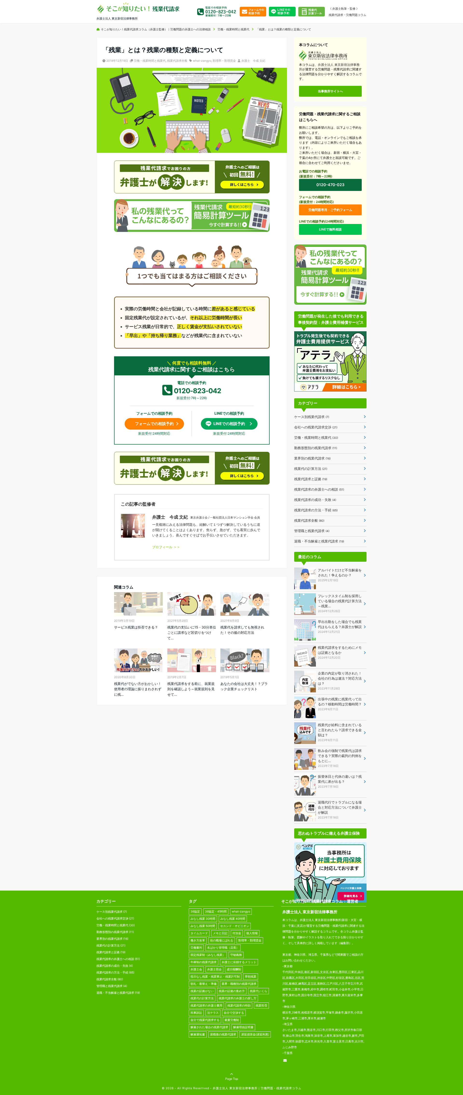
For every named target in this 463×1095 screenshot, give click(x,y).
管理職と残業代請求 (311, 531)
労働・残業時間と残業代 (150, 60)
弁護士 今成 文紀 (253, 60)
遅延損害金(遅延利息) (255, 1034)
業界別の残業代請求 (312, 458)
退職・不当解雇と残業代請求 (319, 541)
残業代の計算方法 (310, 468)
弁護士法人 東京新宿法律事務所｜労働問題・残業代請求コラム (256, 1088)
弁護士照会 (214, 969)
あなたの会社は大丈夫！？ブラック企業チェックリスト (244, 686)
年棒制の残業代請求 (204, 962)
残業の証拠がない (202, 991)
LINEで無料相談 (330, 229)
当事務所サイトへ (330, 91)
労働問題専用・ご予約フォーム (330, 210)
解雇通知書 (198, 1034)
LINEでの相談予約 (229, 423)
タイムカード (199, 933)
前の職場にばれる (221, 940)
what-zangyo (202, 60)
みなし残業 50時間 (203, 926)
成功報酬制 (234, 969)
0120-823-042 (197, 390)
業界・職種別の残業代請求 (239, 984)
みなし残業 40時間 (232, 918)
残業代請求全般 (177, 60)
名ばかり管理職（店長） (223, 947)
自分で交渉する (234, 1012)
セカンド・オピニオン (234, 926)
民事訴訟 (196, 1012)
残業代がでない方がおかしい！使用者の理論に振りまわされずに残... (137, 689)
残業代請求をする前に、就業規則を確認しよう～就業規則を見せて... (191, 689)
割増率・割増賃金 (224, 60)
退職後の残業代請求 (223, 1034)
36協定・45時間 (216, 911)
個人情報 (252, 933)
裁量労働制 (232, 1020)
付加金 (236, 933)
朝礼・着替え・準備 (204, 984)
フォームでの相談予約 (154, 423)
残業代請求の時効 (239, 1005)
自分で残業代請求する (205, 1020)
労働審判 (196, 947)
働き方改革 (198, 940)
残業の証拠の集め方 (232, 991)
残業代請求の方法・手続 (316, 510)
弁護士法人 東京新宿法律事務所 (309, 911)
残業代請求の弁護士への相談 (319, 489)
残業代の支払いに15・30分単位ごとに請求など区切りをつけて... (191, 632)
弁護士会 (196, 969)
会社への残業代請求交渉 (315, 427)
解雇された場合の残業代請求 (209, 1027)
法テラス (213, 1012)
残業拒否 (261, 1005)
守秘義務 (236, 955)
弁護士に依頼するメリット (239, 962)
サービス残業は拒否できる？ (136, 627)
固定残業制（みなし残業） (208, 955)
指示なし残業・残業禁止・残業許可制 (215, 976)
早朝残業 (250, 976)
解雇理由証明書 (243, 1027)
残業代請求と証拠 (310, 479)
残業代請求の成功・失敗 (315, 500)
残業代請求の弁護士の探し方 (237, 998)
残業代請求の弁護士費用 (206, 1005)
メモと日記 (220, 933)
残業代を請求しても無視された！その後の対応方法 (242, 630)
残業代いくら (258, 991)
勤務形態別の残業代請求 (315, 448)
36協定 (195, 911)
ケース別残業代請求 (311, 417)
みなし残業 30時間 (203, 918)
